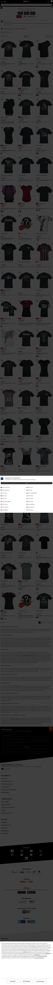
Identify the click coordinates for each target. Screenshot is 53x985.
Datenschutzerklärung (39, 957)
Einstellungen (40, 981)
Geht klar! (12, 981)
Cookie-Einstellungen (42, 956)
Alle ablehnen (26, 981)
